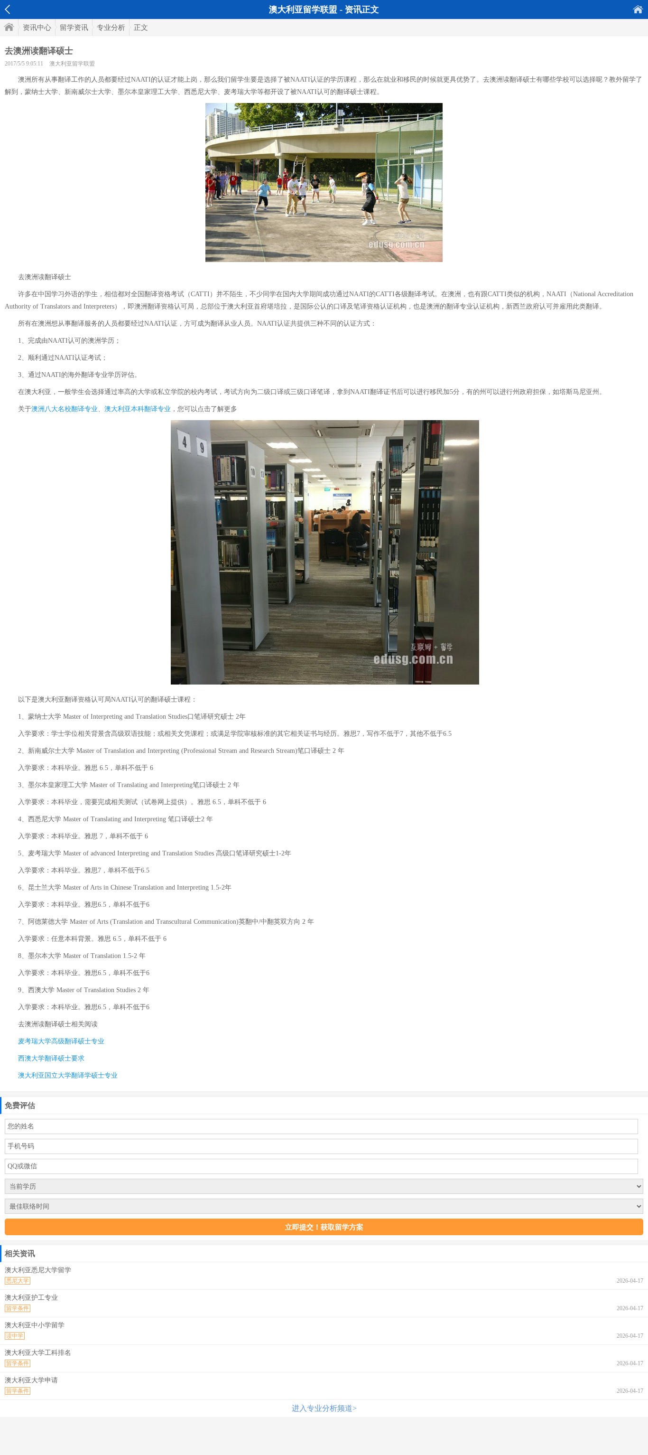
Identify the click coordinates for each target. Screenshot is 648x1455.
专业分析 (111, 27)
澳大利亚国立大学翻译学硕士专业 (68, 1075)
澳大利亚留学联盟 (72, 63)
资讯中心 (37, 27)
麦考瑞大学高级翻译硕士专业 (61, 1041)
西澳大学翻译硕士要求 (51, 1058)
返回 (7, 9)
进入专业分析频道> (324, 1408)
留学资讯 (74, 27)
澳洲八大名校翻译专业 (64, 409)
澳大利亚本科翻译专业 (137, 409)
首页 (638, 9)
